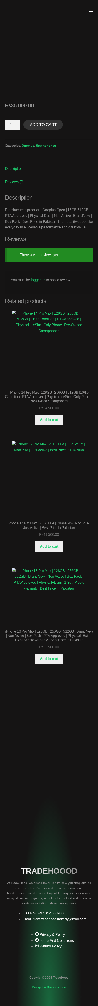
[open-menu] (91, 12)
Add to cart (43, 124)
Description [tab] (14, 169)
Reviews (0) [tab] (14, 182)
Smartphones (46, 145)
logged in (38, 280)
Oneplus (28, 145)
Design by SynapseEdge (49, 987)
